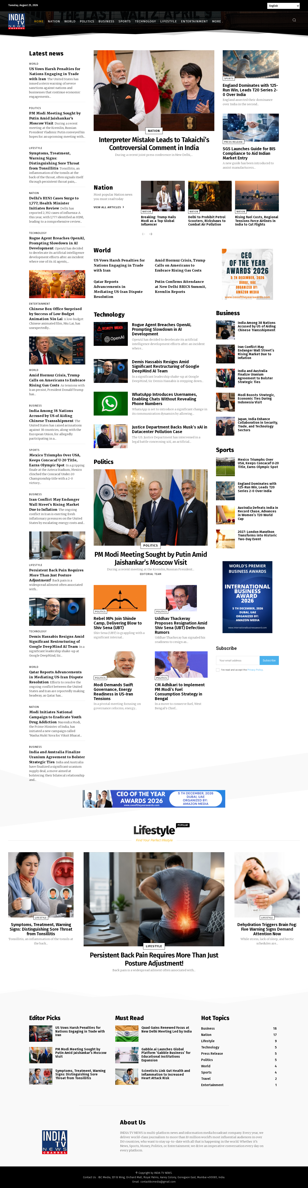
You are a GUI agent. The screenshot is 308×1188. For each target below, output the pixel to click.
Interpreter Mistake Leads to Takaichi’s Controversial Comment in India (154, 144)
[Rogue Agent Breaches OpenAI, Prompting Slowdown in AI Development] (111, 334)
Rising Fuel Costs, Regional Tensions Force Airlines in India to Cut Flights (256, 220)
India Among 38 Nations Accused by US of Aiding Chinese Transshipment (51, 416)
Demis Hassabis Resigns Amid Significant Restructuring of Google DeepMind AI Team (56, 641)
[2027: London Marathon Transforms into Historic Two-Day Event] (225, 539)
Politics (35, 108)
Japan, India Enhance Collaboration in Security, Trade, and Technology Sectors (258, 424)
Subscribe (269, 660)
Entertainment (39, 304)
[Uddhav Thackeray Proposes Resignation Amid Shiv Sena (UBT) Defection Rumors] (181, 598)
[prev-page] (143, 234)
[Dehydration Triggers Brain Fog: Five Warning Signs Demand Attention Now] (267, 884)
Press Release (233, 142)
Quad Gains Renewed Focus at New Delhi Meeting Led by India (166, 1029)
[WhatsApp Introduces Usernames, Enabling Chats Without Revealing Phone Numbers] (111, 404)
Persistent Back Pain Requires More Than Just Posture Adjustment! (56, 575)
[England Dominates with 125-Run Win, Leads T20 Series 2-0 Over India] (251, 64)
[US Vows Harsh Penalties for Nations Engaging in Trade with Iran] (40, 1033)
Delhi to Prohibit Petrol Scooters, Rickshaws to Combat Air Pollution (207, 220)
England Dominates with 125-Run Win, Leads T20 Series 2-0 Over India (250, 90)
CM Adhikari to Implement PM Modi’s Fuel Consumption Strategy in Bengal (180, 691)
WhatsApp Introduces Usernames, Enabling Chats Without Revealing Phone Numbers (164, 399)
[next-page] (150, 234)
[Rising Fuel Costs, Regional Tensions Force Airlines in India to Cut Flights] (257, 196)
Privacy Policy (255, 669)
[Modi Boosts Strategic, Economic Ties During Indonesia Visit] (225, 402)
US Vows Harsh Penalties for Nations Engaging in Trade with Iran (54, 74)
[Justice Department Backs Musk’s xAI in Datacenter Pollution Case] (111, 436)
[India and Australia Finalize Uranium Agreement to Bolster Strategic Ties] (225, 378)
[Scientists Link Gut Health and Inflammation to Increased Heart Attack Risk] (126, 1077)
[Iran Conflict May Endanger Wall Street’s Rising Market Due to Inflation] (225, 354)
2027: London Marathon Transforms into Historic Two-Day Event (257, 535)
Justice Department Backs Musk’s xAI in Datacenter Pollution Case (169, 429)
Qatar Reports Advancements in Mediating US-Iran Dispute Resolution (56, 677)
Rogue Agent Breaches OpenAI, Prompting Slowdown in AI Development (57, 243)
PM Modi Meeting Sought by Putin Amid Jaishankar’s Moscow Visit (55, 118)
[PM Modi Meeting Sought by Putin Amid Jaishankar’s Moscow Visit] (151, 507)
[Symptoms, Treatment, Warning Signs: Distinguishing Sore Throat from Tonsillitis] (41, 884)
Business (35, 405)
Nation (34, 193)
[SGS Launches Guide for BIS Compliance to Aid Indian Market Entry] (251, 128)
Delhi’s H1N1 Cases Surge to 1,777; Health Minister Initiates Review (54, 203)
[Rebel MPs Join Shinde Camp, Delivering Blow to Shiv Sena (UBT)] (120, 598)
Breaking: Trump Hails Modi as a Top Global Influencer (158, 220)
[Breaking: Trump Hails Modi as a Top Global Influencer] (163, 196)
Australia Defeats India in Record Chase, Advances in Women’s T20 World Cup (258, 513)
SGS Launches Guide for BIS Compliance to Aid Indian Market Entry (249, 153)
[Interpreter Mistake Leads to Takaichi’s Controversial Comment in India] (154, 90)
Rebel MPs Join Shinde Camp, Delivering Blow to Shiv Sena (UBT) (118, 623)
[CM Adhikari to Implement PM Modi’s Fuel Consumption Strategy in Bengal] (181, 664)
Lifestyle (35, 148)
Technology (38, 233)
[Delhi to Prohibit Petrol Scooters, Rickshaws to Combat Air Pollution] (210, 196)
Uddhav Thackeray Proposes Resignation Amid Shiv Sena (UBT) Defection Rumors (181, 625)
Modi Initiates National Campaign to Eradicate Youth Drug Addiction (55, 717)
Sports (34, 450)
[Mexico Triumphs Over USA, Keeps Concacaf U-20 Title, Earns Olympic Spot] (225, 466)
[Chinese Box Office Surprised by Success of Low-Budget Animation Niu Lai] (57, 284)
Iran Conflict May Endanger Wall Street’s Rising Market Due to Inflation (54, 504)
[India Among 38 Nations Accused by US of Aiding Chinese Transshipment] (225, 330)
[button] (294, 20)
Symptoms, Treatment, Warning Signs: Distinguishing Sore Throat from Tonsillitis (41, 929)
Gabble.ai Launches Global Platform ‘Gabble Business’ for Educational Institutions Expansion (165, 1054)
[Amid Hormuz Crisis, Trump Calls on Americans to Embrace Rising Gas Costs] (57, 350)
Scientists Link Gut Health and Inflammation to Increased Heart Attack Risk (165, 1074)
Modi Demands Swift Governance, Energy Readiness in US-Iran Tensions (113, 691)
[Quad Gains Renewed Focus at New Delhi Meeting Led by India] (126, 1033)
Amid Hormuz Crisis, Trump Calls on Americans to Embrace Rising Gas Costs (57, 380)
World (34, 64)
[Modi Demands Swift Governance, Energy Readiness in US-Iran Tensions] (120, 664)
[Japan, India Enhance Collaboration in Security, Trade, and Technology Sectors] (225, 426)
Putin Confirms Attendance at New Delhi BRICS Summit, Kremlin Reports (180, 287)
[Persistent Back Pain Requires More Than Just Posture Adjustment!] (57, 545)
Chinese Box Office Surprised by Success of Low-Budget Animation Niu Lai (55, 314)
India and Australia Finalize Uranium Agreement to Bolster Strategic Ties (57, 757)
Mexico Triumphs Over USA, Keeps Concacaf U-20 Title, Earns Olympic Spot (54, 460)
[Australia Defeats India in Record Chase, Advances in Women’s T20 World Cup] (225, 514)
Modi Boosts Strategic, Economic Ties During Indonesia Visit (256, 398)
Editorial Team (150, 574)
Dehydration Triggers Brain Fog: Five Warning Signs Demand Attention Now (267, 929)
